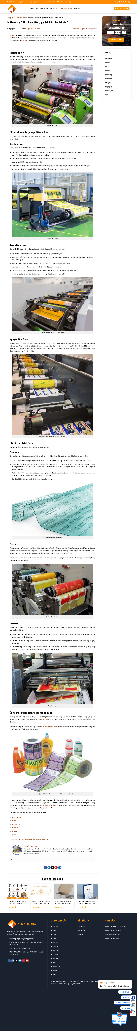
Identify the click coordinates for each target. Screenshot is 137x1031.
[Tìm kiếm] (129, 2)
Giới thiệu (44, 9)
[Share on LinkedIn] (59, 867)
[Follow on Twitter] (121, 2)
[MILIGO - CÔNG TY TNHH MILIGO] (16, 8)
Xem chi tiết (12, 907)
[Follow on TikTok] (119, 2)
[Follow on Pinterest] (123, 2)
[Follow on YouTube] (125, 2)
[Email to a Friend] (52, 867)
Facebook (133, 1000)
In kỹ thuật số (16, 817)
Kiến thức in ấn (66, 9)
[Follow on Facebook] (115, 2)
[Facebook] (12, 860)
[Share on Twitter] (49, 867)
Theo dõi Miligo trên (80, 29)
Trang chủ (33, 9)
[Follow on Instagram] (117, 2)
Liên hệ (77, 9)
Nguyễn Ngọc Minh (33, 29)
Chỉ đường (133, 1006)
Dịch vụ (53, 9)
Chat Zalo (133, 1013)
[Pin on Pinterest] (56, 867)
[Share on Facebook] (45, 867)
